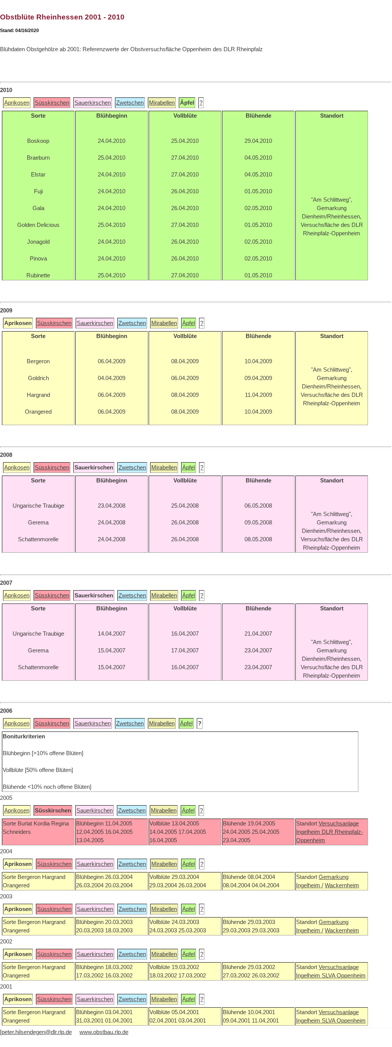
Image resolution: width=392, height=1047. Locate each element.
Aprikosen (16, 103)
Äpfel (188, 323)
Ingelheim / (309, 885)
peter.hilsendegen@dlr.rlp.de (37, 1032)
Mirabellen (162, 103)
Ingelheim (309, 832)
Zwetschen (130, 103)
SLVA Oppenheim (344, 976)
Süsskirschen (52, 103)
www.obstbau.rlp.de (103, 1032)
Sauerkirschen (93, 103)
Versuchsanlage (339, 823)
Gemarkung (333, 877)
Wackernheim (342, 885)
